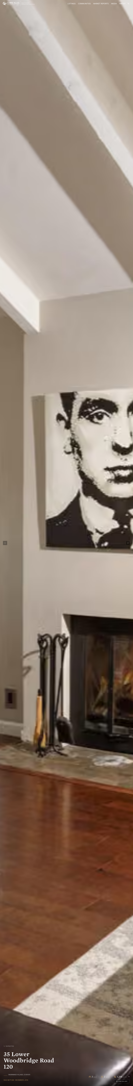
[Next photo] (128, 543)
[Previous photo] (5, 543)
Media (114, 3)
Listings (72, 3)
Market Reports (101, 3)
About (122, 3)
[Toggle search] (128, 3)
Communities (84, 3)
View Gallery (122, 1081)
